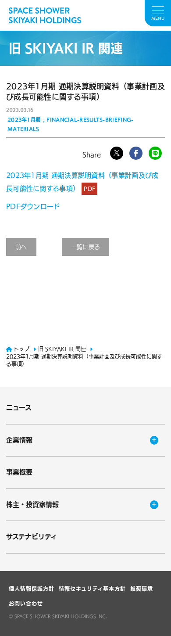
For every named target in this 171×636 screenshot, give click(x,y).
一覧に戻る (85, 247)
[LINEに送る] (155, 153)
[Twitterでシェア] (116, 153)
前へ (21, 247)
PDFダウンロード (33, 206)
